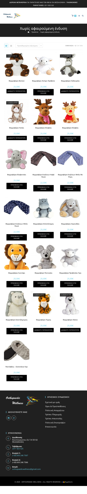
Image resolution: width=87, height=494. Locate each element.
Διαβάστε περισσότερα (17, 91)
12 (75, 46)
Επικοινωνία (50, 426)
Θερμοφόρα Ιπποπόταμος (43, 224)
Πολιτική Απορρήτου (54, 410)
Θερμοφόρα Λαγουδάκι (70, 224)
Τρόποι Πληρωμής (53, 414)
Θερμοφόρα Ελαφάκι (43, 128)
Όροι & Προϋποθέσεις (55, 406)
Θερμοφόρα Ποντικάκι (43, 273)
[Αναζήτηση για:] (82, 16)
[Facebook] (8, 418)
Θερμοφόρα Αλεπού (16, 81)
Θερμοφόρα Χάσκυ (70, 320)
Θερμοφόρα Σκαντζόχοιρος (16, 320)
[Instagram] (14, 418)
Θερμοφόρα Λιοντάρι (16, 273)
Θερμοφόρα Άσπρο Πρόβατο (43, 81)
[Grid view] (6, 46)
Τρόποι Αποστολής (53, 418)
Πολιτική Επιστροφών (55, 422)
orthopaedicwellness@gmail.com (26, 469)
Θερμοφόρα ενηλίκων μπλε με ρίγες (70, 176)
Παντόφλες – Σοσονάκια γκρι (16, 367)
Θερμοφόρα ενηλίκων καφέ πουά (43, 176)
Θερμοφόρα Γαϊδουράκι (70, 81)
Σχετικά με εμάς (52, 402)
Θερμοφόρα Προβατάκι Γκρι (70, 273)
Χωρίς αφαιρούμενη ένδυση (49, 32)
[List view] (11, 46)
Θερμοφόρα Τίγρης (43, 320)
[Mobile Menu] (78, 16)
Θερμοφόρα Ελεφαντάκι (16, 175)
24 (78, 46)
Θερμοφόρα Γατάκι (16, 128)
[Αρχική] (28, 32)
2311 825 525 (49, 5)
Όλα (81, 46)
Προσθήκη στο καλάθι (43, 92)
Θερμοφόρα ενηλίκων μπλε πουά (17, 225)
